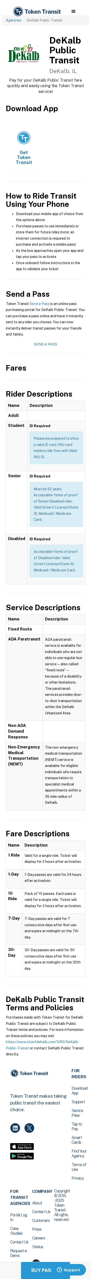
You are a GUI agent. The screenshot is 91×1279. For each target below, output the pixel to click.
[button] (73, 11)
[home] (36, 11)
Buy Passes (45, 1270)
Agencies (13, 20)
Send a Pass (40, 304)
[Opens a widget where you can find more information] (68, 1270)
